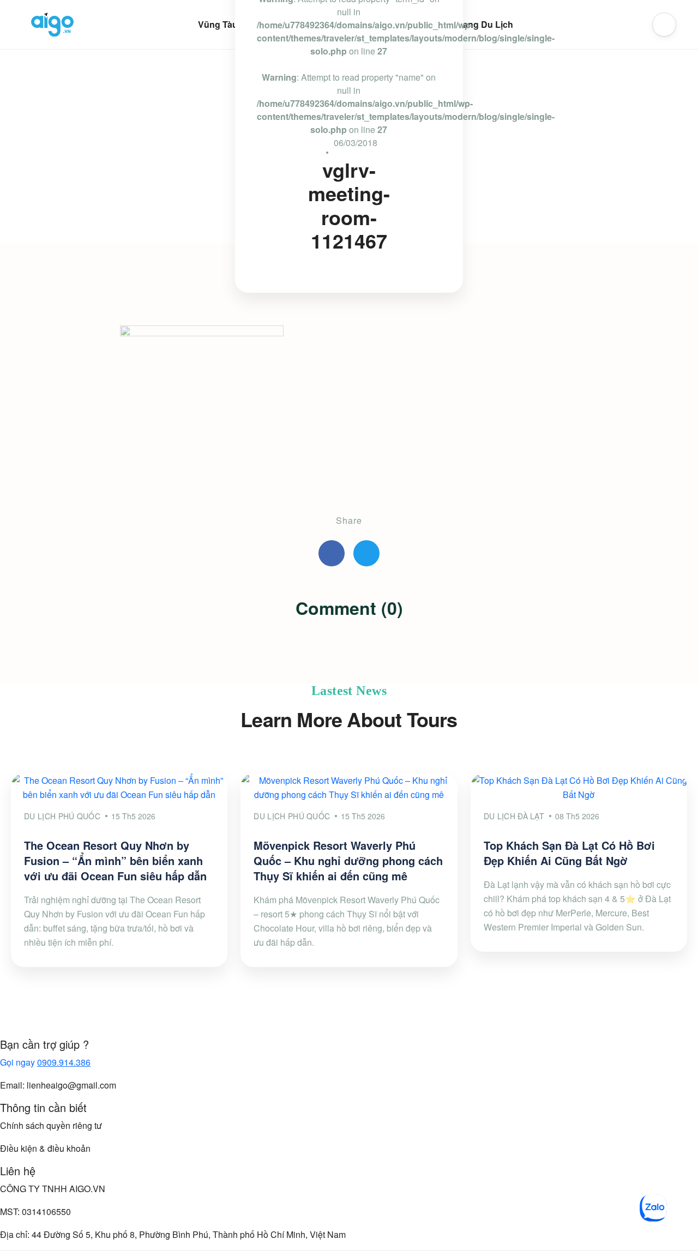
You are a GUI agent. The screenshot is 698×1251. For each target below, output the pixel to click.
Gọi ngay (45, 1062)
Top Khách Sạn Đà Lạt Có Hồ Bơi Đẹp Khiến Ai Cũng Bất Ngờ (569, 852)
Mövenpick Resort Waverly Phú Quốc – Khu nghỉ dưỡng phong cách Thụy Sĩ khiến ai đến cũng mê (348, 860)
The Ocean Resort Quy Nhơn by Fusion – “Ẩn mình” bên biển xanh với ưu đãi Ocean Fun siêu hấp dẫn (115, 860)
